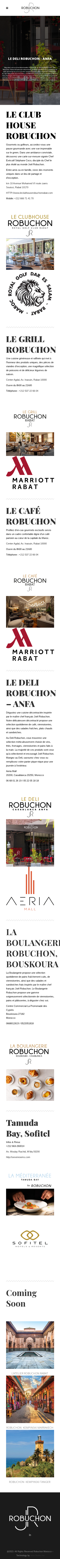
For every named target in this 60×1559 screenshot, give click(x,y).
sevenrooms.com (21, 1157)
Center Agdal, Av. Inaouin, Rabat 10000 (26, 379)
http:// (9, 1157)
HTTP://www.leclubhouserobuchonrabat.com (29, 192)
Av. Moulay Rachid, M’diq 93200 (23, 1151)
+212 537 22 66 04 (28, 390)
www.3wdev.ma (37, 1555)
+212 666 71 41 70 (24, 198)
